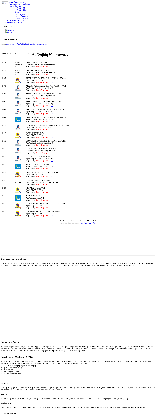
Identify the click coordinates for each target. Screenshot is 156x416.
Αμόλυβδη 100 (20, 10)
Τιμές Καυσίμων (16, 6)
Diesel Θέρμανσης (21, 16)
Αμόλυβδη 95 (20, 8)
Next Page (83, 223)
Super (17, 12)
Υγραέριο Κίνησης (21, 18)
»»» (52, 66)
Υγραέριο (43, 44)
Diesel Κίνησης (20, 14)
